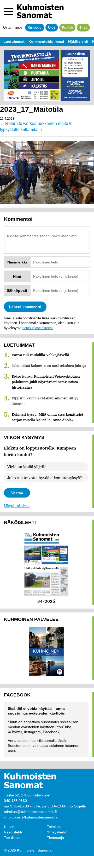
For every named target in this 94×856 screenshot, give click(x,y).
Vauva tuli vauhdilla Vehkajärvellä (40, 354)
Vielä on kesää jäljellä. (27, 466)
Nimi (17, 276)
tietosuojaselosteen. (37, 328)
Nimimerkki (17, 262)
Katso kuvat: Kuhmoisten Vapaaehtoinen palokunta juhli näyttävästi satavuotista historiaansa (46, 382)
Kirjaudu (35, 27)
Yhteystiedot (57, 832)
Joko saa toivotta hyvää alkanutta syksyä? (44, 477)
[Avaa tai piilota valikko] (8, 11)
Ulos (51, 27)
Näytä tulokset (17, 506)
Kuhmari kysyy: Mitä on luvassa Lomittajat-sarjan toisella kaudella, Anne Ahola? (48, 417)
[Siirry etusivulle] (40, 11)
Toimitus (54, 827)
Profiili (67, 27)
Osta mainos (12, 27)
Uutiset (9, 827)
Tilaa (83, 27)
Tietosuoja (55, 838)
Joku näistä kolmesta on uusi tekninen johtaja (49, 365)
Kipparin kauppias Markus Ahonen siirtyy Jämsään (45, 401)
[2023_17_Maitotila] (47, 172)
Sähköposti (17, 290)
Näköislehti (13, 832)
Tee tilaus (12, 838)
